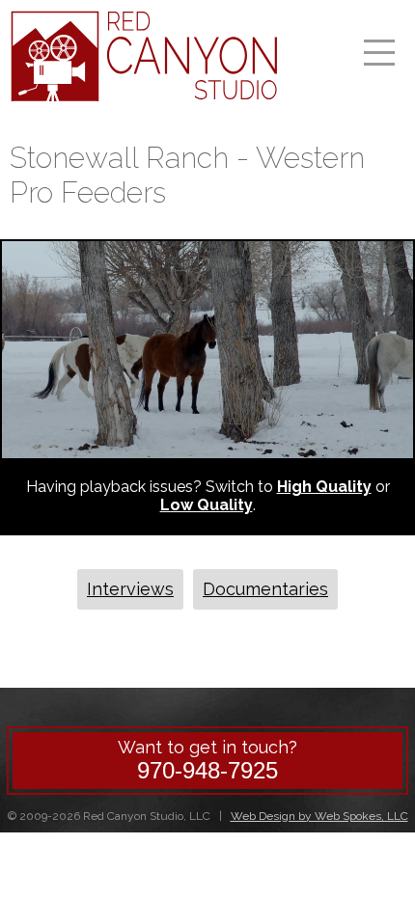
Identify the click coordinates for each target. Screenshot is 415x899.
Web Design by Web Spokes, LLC (319, 816)
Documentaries (265, 589)
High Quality (324, 486)
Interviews (130, 589)
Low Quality (206, 505)
